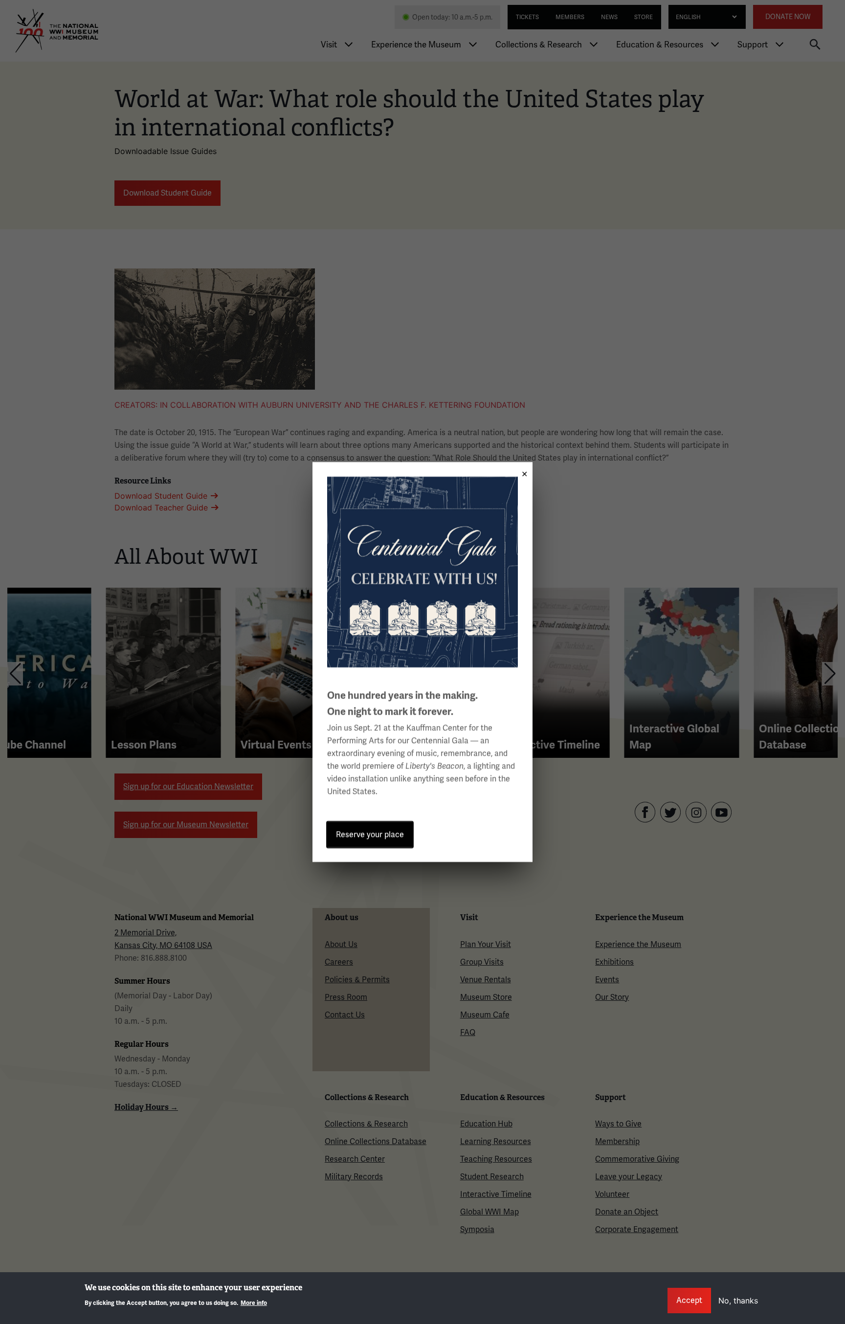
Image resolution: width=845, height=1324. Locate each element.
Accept (689, 1300)
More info (254, 1302)
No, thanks (738, 1300)
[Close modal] (521, 470)
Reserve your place (370, 834)
